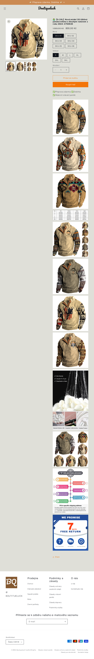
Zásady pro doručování (68, 652)
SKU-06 (71, 46)
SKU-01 (58, 36)
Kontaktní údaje (83, 652)
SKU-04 (71, 41)
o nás (73, 584)
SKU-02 (70, 36)
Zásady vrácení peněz (55, 595)
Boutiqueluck (21, 650)
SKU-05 (58, 46)
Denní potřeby (33, 604)
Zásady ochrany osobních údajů (55, 587)
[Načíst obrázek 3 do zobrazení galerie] (31, 66)
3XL (66, 60)
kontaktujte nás (77, 589)
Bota (29, 599)
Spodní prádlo (33, 594)
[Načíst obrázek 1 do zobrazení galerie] (10, 66)
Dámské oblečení (34, 589)
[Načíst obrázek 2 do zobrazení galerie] (21, 66)
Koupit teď (70, 84)
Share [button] (57, 557)
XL (77, 55)
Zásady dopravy (55, 602)
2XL (56, 60)
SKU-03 (58, 41)
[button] (4, 8)
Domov (30, 584)
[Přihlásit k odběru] (65, 621)
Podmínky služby (55, 608)
